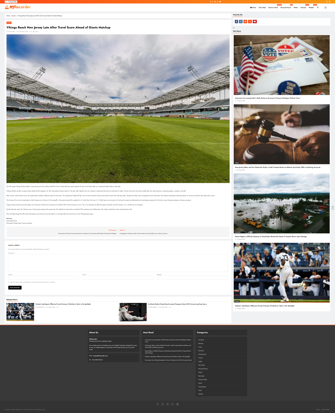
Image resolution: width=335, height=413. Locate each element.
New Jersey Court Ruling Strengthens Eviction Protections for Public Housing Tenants (168, 360)
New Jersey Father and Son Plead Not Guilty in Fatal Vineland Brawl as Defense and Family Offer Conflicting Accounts (277, 167)
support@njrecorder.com (100, 356)
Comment (11, 253)
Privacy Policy (326, 409)
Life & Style (262, 8)
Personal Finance (286, 7)
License (318, 409)
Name (10, 275)
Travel (200, 390)
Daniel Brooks (40, 307)
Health (200, 361)
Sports (9, 23)
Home (254, 8)
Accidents (201, 340)
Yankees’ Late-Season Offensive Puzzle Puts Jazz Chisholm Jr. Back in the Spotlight (63, 304)
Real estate (201, 376)
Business (304, 7)
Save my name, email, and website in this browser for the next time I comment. (32, 282)
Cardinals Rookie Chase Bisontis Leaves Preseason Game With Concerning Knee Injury (177, 304)
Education (201, 351)
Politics (296, 8)
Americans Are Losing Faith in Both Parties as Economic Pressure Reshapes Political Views (267, 98)
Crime (237, 163)
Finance (200, 358)
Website (159, 275)
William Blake (11, 31)
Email (85, 275)
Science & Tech (273, 7)
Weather (312, 7)
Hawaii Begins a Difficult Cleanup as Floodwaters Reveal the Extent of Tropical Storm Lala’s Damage (271, 236)
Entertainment (202, 354)
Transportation (202, 387)
